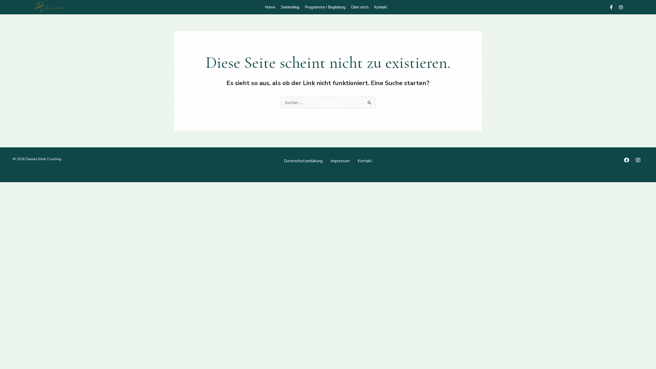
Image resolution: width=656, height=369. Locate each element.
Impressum (340, 160)
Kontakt (380, 7)
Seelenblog (290, 7)
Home (270, 7)
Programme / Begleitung (325, 7)
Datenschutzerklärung (303, 160)
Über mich (359, 7)
